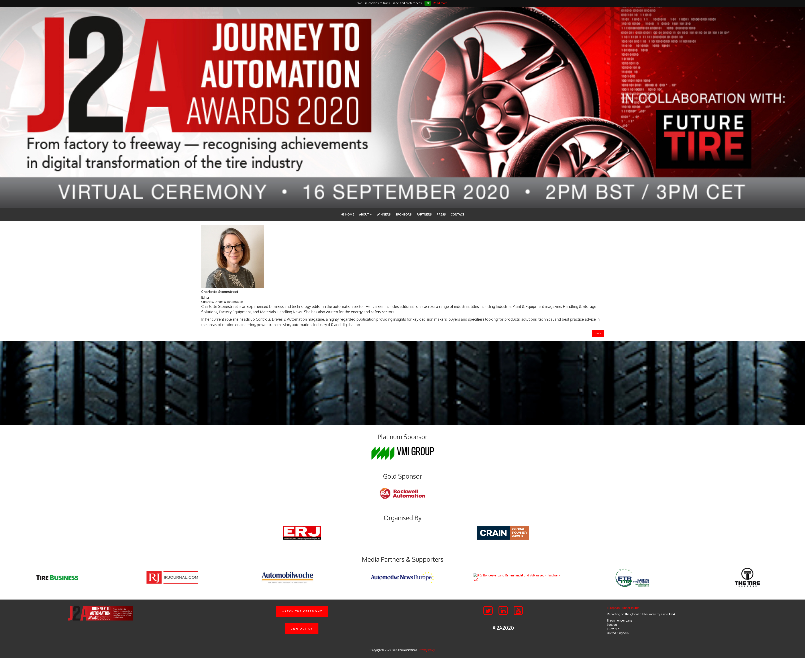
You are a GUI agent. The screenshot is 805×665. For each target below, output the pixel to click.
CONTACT (457, 214)
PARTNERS (424, 214)
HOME (349, 214)
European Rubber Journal (623, 608)
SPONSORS (404, 214)
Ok (428, 3)
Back (598, 333)
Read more (440, 3)
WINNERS (384, 214)
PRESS (441, 214)
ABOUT (364, 214)
